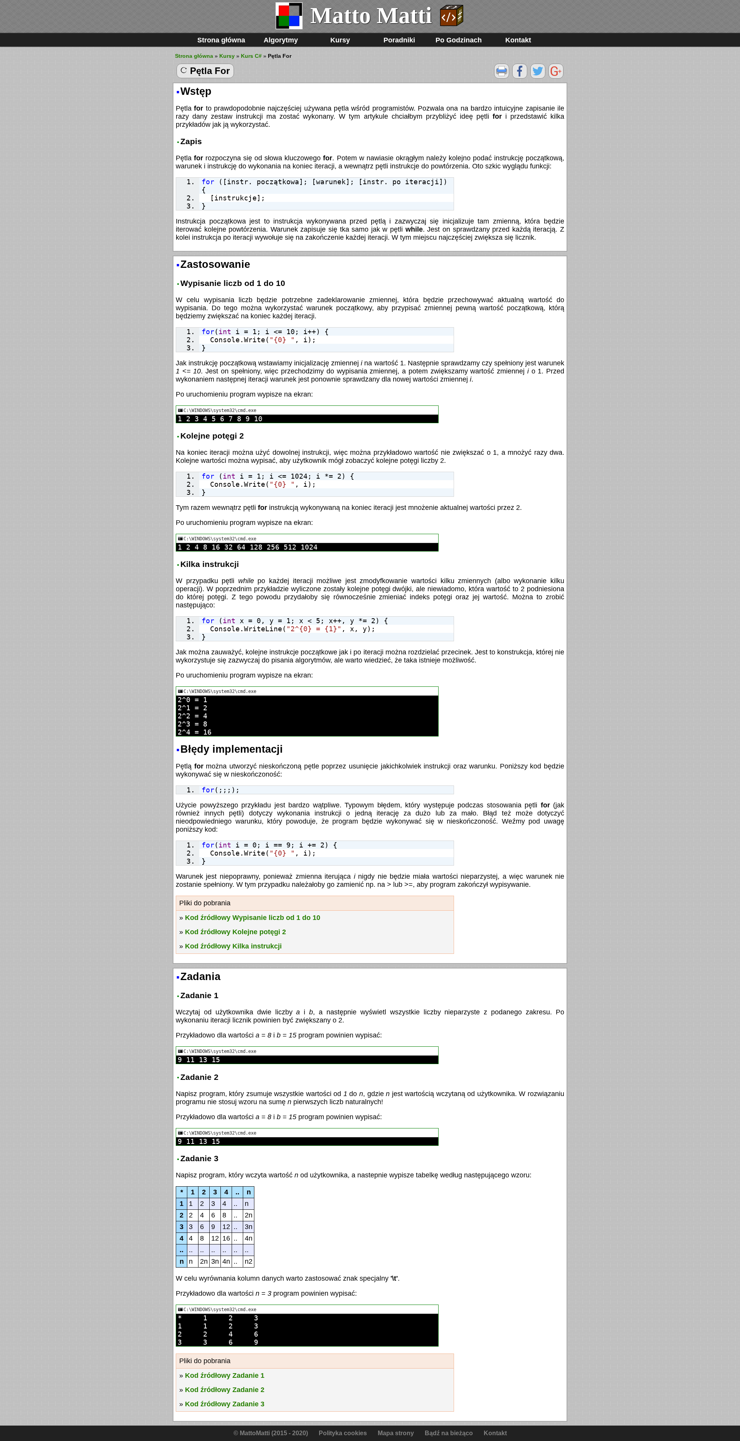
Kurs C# (251, 56)
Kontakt (518, 40)
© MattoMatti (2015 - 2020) (271, 1433)
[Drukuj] (502, 76)
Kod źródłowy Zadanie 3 (224, 1404)
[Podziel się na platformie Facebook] (520, 76)
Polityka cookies (343, 1433)
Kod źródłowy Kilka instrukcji (233, 946)
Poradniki (399, 40)
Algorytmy (281, 40)
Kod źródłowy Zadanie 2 (224, 1390)
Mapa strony (396, 1433)
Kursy (340, 40)
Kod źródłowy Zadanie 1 (224, 1375)
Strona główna (221, 40)
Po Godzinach (459, 40)
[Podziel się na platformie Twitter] (538, 76)
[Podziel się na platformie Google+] (556, 76)
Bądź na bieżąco (449, 1433)
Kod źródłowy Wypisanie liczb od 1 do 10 (252, 917)
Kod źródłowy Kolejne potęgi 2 (235, 932)
